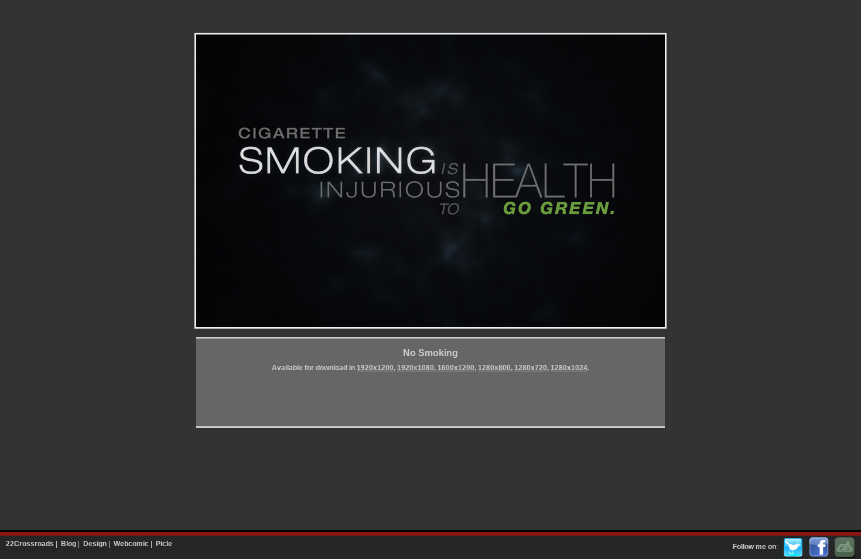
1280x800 (494, 368)
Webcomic (131, 544)
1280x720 (530, 368)
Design (95, 544)
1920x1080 (415, 368)
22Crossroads (30, 544)
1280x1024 (569, 368)
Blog (68, 544)
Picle (164, 544)
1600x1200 (456, 368)
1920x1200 (375, 368)
